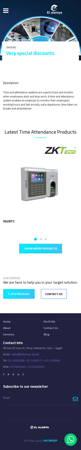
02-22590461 (53, 360)
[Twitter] (8, 374)
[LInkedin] (18, 374)
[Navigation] (6, 10)
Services (8, 334)
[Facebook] (3, 374)
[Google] (13, 374)
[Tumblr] (23, 374)
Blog (46, 334)
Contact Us (53, 294)
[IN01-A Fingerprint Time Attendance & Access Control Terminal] (40, 180)
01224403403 (36, 366)
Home (7, 321)
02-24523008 (16, 360)
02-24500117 (34, 360)
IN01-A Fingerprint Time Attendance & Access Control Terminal (37, 223)
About (7, 328)
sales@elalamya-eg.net (25, 354)
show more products (40, 248)
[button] (35, 239)
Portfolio (49, 321)
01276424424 (20, 293)
